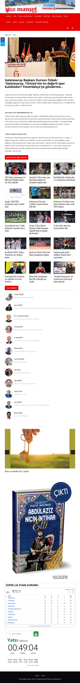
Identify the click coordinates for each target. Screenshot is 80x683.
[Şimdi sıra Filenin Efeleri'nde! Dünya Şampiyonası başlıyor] (40, 243)
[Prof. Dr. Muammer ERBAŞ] (9, 318)
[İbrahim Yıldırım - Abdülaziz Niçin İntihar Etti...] (40, 530)
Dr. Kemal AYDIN (18, 337)
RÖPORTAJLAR (57, 16)
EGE (15, 16)
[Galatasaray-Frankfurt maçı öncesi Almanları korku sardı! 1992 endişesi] (64, 193)
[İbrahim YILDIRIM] (9, 297)
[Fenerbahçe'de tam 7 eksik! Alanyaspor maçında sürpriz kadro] (15, 217)
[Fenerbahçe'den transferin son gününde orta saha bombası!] (15, 268)
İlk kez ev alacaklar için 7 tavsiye (17, 471)
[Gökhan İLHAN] (9, 394)
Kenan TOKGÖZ (18, 305)
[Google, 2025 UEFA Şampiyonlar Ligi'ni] (15, 193)
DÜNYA (8, 22)
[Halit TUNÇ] (9, 372)
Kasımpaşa (11, 622)
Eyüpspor (10, 611)
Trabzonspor (11, 614)
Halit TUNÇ (17, 370)
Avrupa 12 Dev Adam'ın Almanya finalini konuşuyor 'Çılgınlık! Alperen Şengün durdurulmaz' (39, 229)
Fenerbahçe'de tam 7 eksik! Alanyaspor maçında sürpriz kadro (15, 228)
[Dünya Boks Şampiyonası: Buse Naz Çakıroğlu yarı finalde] (40, 268)
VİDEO (15, 22)
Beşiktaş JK (11, 606)
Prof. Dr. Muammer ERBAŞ (21, 316)
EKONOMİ (37, 16)
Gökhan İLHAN (18, 391)
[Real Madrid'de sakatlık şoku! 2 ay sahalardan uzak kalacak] (64, 168)
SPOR (66, 16)
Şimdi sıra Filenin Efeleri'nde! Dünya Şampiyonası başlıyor (39, 253)
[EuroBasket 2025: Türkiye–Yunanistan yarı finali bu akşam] (15, 243)
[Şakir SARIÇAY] (9, 405)
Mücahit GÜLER (18, 348)
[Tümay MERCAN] (9, 329)
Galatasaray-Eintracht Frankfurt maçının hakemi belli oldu (38, 204)
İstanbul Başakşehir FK (14, 609)
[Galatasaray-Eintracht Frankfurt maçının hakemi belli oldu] (40, 193)
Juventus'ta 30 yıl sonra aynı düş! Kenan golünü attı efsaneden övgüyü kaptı (39, 180)
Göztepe (10, 617)
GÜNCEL (9, 16)
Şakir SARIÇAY (18, 402)
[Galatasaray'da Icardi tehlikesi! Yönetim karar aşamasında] (64, 243)
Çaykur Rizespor (12, 620)
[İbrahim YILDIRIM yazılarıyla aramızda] (58, 8)
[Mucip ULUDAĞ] (9, 415)
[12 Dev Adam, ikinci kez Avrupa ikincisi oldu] (64, 217)
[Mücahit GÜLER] (9, 351)
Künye (43, 675)
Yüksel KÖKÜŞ (18, 380)
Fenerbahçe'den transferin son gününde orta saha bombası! (14, 279)
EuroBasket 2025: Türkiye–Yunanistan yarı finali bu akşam (15, 255)
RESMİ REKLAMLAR (41, 22)
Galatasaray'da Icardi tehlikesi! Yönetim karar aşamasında (62, 255)
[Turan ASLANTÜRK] (9, 362)
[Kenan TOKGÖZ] (9, 308)
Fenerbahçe (11, 600)
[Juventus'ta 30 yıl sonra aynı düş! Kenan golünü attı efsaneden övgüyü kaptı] (40, 168)
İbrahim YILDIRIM (19, 294)
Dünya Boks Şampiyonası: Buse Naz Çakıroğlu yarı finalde (38, 279)
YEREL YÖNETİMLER (25, 16)
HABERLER (8, 35)
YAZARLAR (29, 22)
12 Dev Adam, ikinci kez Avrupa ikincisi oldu (62, 227)
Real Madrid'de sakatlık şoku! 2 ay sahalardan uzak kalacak (64, 178)
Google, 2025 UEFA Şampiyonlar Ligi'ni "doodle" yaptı (15, 204)
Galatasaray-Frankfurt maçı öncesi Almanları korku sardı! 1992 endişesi (64, 204)
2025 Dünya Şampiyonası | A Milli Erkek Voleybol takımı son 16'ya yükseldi (15, 180)
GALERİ (21, 22)
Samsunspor (11, 603)
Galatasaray (11, 598)
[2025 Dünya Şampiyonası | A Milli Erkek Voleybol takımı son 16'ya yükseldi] (15, 168)
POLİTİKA (46, 16)
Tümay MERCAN (18, 327)
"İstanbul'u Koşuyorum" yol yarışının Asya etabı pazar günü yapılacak (63, 279)
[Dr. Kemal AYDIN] (9, 340)
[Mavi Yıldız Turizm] (40, 3)
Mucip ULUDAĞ (18, 413)
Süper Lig (17, 590)
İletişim (37, 675)
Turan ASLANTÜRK (19, 359)
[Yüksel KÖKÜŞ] (9, 383)
